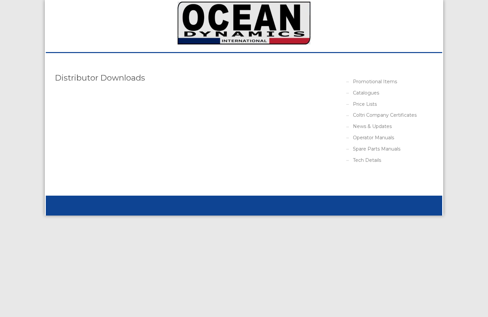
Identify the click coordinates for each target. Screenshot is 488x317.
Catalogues (366, 93)
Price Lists (365, 104)
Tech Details (367, 160)
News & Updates (372, 126)
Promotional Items (375, 82)
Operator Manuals (373, 138)
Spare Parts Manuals (376, 149)
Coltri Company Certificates (385, 115)
